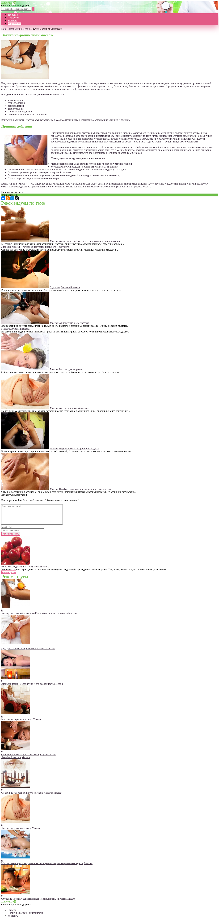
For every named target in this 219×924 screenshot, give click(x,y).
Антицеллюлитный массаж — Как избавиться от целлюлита (34, 613)
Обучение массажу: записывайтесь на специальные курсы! (33, 898)
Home (4, 28)
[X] (17, 198)
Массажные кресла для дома (16, 719)
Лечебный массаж (20, 328)
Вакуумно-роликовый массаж (17, 120)
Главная (12, 910)
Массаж (25, 28)
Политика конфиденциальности (25, 912)
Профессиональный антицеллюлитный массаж (85, 489)
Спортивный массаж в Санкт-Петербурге (24, 754)
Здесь (158, 183)
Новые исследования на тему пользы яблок (25, 566)
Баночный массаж (70, 287)
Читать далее (9, 572)
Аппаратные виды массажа (74, 323)
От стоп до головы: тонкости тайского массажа (27, 792)
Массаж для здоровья (70, 369)
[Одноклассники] (8, 198)
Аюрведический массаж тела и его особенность (27, 683)
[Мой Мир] (12, 198)
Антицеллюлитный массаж (74, 408)
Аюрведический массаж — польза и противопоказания (89, 241)
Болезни (12, 20)
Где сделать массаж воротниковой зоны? (23, 648)
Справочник (14, 23)
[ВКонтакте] (3, 198)
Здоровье (13, 14)
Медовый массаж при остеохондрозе (79, 448)
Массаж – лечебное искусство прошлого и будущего (40, 246)
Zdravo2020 (8, 2)
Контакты (13, 915)
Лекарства (13, 17)
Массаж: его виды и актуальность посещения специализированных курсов (42, 863)
